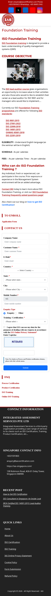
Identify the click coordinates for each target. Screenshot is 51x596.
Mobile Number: (10, 295)
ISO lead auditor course (17, 89)
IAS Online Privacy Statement (23, 332)
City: (5, 286)
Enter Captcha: (10, 335)
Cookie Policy (11, 562)
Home (7, 528)
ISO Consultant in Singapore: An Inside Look (22, 498)
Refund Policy (11, 576)
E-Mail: (7, 257)
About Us (9, 535)
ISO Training (10, 549)
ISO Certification (12, 542)
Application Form (9, 222)
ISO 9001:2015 (12, 120)
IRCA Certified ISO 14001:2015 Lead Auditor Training (22, 504)
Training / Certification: (14, 318)
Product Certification (11, 388)
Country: (8, 267)
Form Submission (13, 569)
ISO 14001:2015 (13, 129)
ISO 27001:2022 (13, 123)
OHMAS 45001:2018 (15, 132)
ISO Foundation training (14, 43)
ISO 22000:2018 (13, 126)
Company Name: (10, 238)
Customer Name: (11, 247)
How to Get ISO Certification (15, 494)
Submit (25, 368)
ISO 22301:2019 (13, 135)
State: (6, 276)
